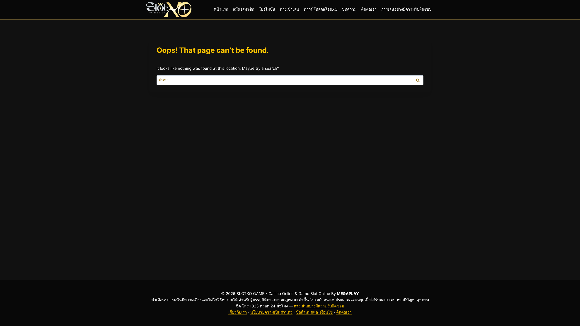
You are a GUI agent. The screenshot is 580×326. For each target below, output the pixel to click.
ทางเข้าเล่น (289, 9)
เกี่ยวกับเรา (237, 312)
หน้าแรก (221, 9)
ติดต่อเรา (369, 9)
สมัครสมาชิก (243, 9)
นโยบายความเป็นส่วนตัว (271, 312)
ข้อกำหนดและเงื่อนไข (314, 312)
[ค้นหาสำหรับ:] (290, 80)
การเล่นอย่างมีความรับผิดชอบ (406, 9)
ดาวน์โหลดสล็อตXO (321, 9)
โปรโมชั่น (267, 9)
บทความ (349, 9)
